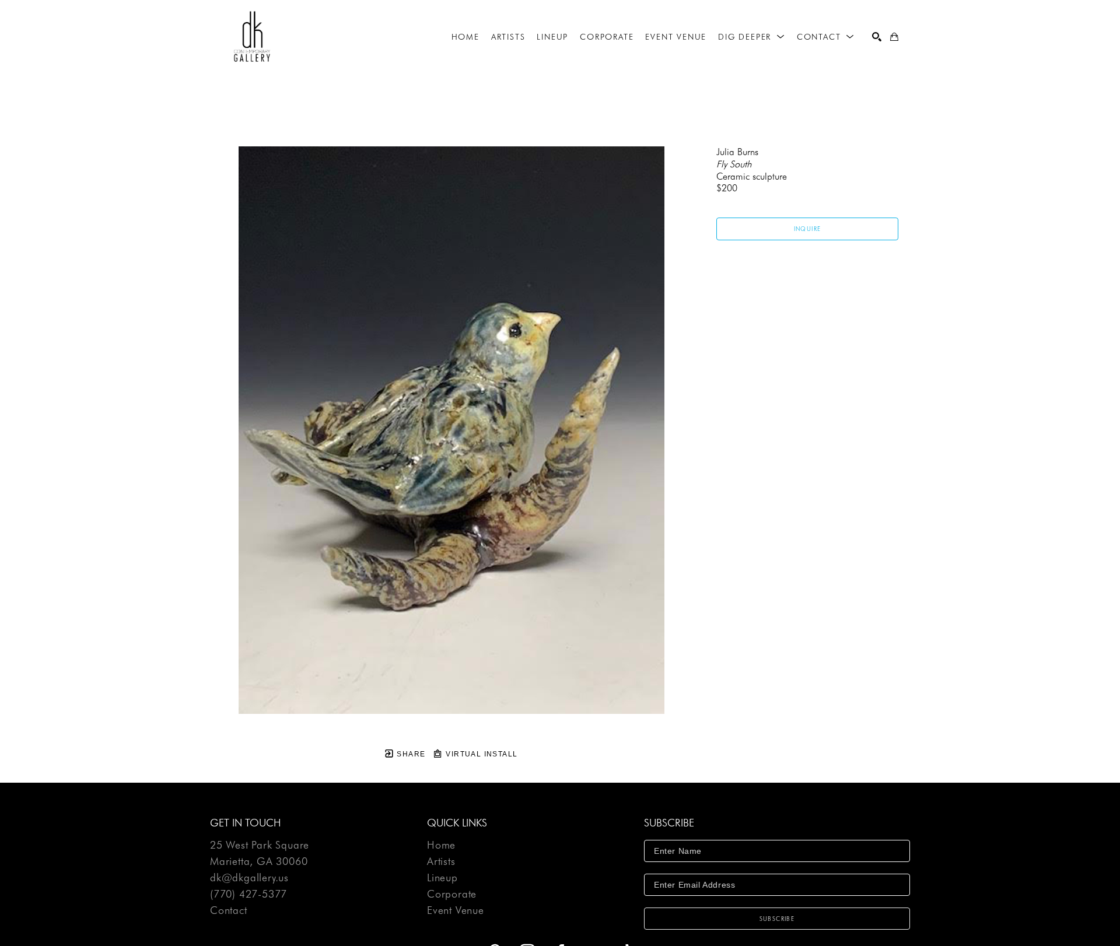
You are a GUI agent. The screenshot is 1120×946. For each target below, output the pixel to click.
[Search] (876, 36)
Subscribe (777, 918)
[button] (751, 36)
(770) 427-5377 (248, 894)
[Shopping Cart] (894, 36)
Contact (228, 910)
